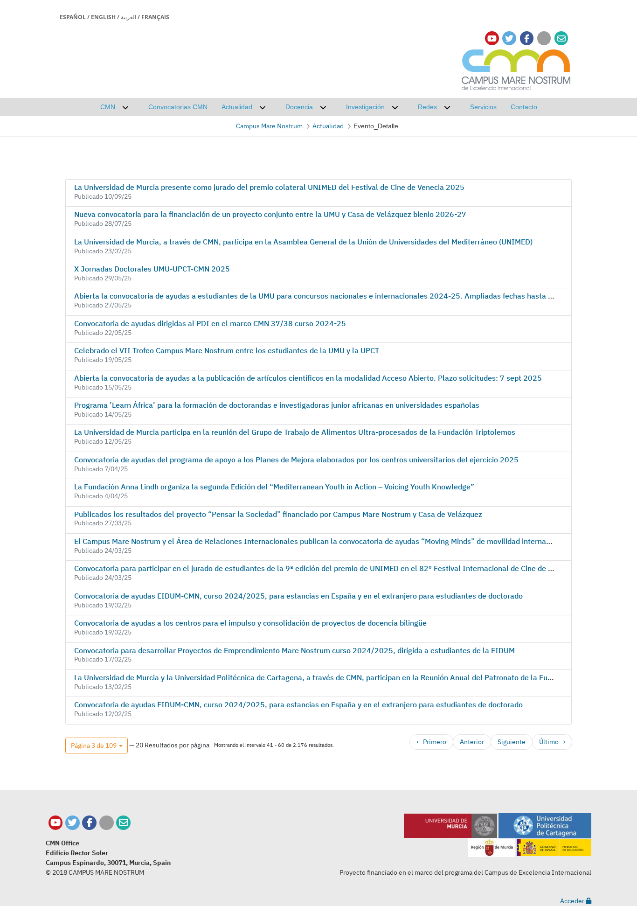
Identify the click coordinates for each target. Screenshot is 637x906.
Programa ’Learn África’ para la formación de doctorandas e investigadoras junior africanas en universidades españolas (276, 405)
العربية (128, 17)
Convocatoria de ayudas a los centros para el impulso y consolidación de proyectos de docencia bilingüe (250, 622)
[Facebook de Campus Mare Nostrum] (89, 822)
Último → (552, 742)
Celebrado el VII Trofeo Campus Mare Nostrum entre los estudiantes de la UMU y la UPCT (226, 350)
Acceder (573, 901)
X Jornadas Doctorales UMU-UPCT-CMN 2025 (152, 268)
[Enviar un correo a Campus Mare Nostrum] (123, 822)
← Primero (431, 742)
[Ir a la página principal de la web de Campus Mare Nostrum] (516, 68)
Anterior (472, 742)
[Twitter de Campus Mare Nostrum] (72, 822)
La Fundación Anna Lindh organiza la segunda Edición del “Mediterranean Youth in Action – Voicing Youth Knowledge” (274, 486)
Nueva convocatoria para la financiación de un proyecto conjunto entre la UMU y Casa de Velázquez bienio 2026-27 (270, 214)
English (103, 17)
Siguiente (512, 742)
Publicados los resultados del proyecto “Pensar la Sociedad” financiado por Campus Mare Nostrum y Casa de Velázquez (278, 514)
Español (73, 17)
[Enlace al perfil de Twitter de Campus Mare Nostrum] (509, 38)
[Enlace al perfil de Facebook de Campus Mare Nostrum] (526, 38)
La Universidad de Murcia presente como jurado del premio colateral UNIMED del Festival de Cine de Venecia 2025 (269, 187)
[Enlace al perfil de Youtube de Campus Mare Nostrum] (492, 38)
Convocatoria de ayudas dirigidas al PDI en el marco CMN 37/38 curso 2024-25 (210, 323)
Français (155, 17)
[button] (96, 745)
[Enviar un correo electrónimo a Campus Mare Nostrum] (561, 38)
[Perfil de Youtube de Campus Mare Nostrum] (55, 822)
